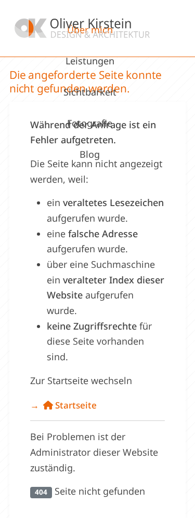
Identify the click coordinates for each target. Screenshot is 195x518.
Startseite (75, 405)
